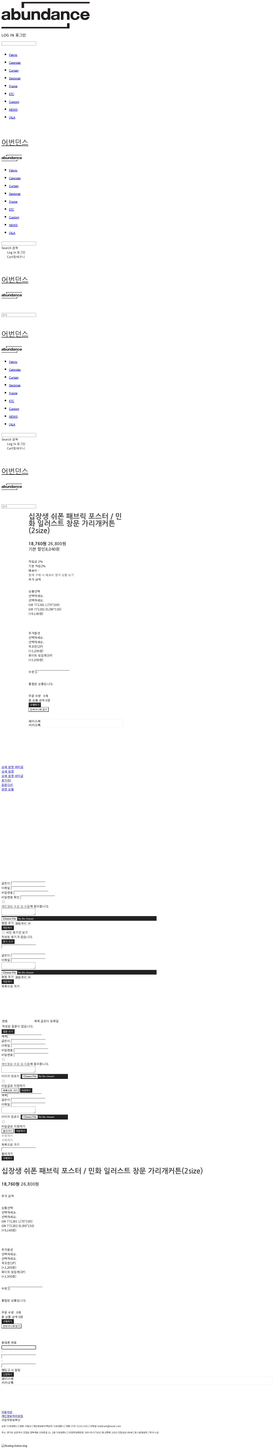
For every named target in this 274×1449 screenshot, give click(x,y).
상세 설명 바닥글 (12, 776)
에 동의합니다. (25, 906)
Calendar (15, 63)
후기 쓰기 (8, 941)
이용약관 (6, 1412)
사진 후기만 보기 (17, 932)
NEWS (13, 110)
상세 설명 (7, 771)
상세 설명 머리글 (12, 767)
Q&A (12, 118)
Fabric (13, 55)
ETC (11, 94)
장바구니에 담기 (11, 1326)
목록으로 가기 (10, 1090)
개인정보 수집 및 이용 (15, 906)
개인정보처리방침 (12, 1416)
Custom (14, 102)
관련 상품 (7, 789)
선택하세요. (36, 595)
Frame (13, 86)
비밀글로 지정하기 (13, 1085)
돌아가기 (7, 1131)
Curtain (13, 71)
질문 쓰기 (8, 1031)
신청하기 (7, 1374)
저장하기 (7, 927)
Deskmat (14, 79)
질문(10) (7, 785)
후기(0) (6, 780)
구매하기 (7, 1158)
